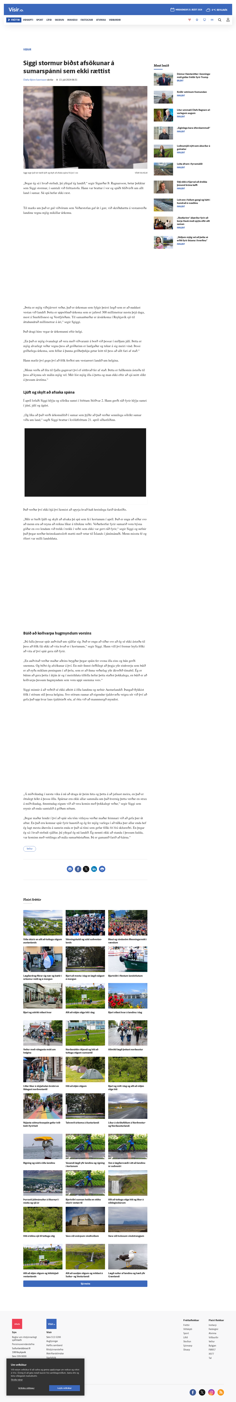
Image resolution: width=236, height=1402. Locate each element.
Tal (210, 1358)
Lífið (185, 1338)
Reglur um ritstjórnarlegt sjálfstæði (24, 1339)
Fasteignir (213, 1329)
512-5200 (56, 1337)
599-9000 (21, 1356)
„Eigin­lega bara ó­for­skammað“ (193, 128)
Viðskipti (187, 1329)
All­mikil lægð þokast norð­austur (125, 1050)
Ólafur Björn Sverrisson (35, 80)
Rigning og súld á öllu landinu (39, 1163)
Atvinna (212, 1333)
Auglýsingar (52, 1341)
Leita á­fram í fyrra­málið (189, 164)
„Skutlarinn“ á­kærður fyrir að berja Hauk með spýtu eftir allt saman (193, 221)
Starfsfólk (51, 1358)
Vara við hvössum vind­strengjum (126, 1236)
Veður (30, 849)
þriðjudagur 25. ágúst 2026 (189, 9)
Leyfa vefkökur (64, 1388)
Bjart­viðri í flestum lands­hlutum (125, 976)
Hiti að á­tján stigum (76, 1086)
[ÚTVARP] (212, 20)
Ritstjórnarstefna (54, 1350)
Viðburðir (213, 1338)
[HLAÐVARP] (197, 20)
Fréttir (186, 1325)
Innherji (213, 1325)
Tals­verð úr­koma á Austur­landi (82, 1123)
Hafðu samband (54, 1345)
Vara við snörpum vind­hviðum (82, 1236)
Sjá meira (85, 1284)
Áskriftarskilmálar (55, 1354)
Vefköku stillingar (26, 1388)
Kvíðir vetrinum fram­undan (192, 92)
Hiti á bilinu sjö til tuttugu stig (39, 1236)
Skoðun (187, 1342)
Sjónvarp (187, 1346)
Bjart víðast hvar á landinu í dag (125, 1012)
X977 (211, 1354)
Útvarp (186, 1350)
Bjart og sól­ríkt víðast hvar (37, 1012)
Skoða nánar (17, 1380)
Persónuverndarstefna (23, 1344)
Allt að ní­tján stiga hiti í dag (80, 1012)
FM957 (212, 1350)
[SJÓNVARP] (204, 20)
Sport (186, 1333)
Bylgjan (212, 1346)
